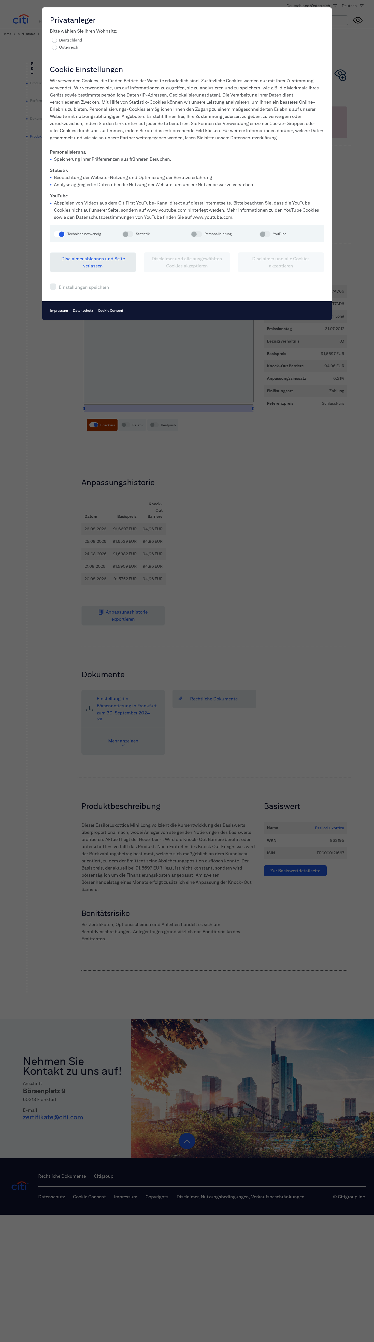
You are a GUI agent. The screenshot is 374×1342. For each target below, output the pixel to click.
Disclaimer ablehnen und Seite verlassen (93, 262)
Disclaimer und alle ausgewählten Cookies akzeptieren (187, 262)
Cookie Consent (110, 310)
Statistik (143, 234)
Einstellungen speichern (84, 287)
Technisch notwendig (84, 234)
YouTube (279, 234)
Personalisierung (218, 234)
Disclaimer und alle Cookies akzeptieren (281, 262)
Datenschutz (83, 310)
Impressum (59, 310)
